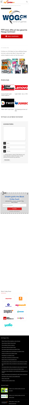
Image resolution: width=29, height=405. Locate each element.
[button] (14, 197)
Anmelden (14, 208)
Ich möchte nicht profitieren (14, 211)
